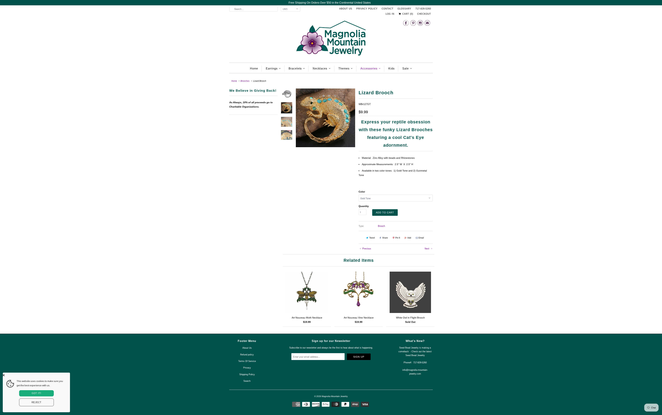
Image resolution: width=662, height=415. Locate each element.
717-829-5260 (423, 8)
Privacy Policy (367, 8)
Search (246, 381)
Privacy (247, 367)
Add (409, 238)
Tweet (372, 238)
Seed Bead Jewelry (415, 355)
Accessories (368, 68)
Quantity (364, 206)
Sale (405, 68)
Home (254, 68)
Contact (387, 8)
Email (421, 238)
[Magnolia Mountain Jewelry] (331, 39)
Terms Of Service (247, 361)
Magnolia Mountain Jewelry (334, 396)
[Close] (35, 375)
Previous (366, 248)
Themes (343, 68)
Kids (391, 68)
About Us (345, 8)
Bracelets (295, 68)
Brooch (381, 226)
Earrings (272, 68)
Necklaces (320, 68)
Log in (390, 14)
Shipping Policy (247, 374)
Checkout (424, 14)
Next (427, 248)
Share (385, 238)
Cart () (407, 14)
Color (362, 191)
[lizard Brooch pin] (325, 117)
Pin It (397, 238)
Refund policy (247, 354)
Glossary (404, 8)
